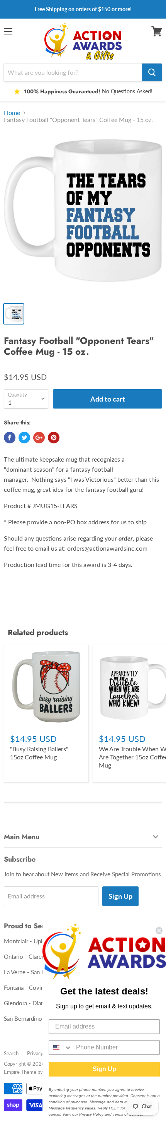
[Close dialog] (159, 930)
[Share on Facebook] (9, 437)
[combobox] (60, 1047)
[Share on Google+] (39, 437)
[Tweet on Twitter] (24, 437)
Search (11, 1053)
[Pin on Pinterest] (53, 437)
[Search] (152, 72)
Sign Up (120, 896)
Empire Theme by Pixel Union (36, 1072)
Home (12, 112)
